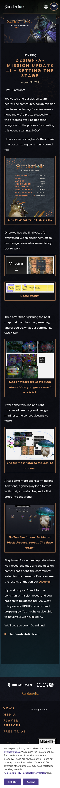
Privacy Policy (39, 709)
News (9, 708)
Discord (44, 581)
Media (9, 714)
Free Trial (14, 731)
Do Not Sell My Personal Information (25, 772)
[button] (46, 7)
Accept (31, 782)
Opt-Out (12, 782)
